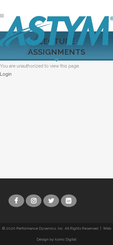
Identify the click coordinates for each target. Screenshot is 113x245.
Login (6, 74)
